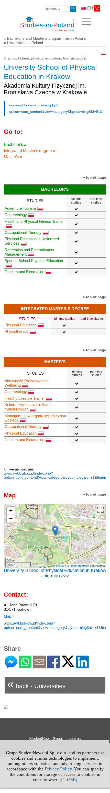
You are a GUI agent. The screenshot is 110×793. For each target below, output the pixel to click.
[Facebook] (53, 666)
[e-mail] (39, 666)
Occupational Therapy (23, 232)
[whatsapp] (25, 666)
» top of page (94, 177)
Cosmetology (16, 215)
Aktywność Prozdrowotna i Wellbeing (27, 383)
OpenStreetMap (79, 566)
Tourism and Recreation (24, 271)
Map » (9, 616)
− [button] (11, 518)
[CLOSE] (68, 779)
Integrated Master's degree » (29, 150)
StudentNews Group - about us (55, 738)
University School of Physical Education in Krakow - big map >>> (55, 573)
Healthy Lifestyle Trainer (25, 398)
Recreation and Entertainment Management (29, 252)
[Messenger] (11, 666)
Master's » (13, 157)
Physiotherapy (17, 331)
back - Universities (36, 684)
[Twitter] (68, 664)
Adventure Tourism (20, 208)
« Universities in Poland (23, 43)
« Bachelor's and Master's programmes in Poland (45, 38)
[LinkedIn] (82, 666)
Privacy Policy (58, 768)
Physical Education (21, 325)
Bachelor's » (15, 144)
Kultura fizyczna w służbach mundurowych (28, 407)
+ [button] (11, 510)
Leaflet (60, 566)
